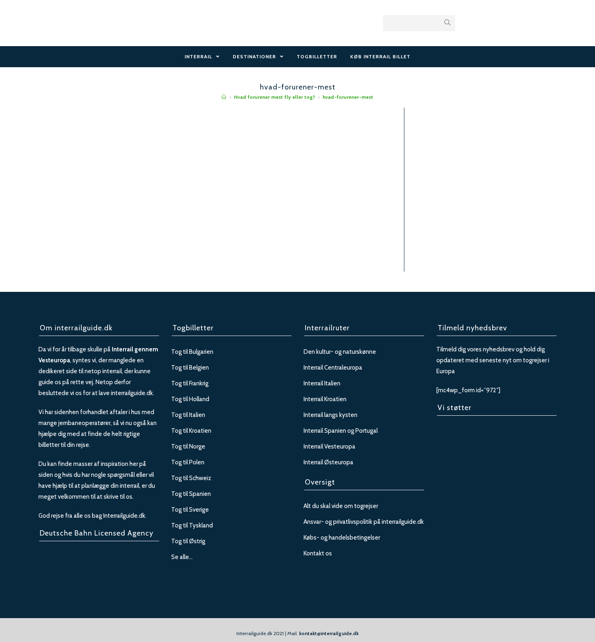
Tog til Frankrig (189, 383)
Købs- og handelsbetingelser (342, 537)
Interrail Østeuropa (328, 462)
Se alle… (182, 557)
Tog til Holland (190, 399)
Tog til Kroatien (191, 430)
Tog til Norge (188, 446)
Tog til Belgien (190, 367)
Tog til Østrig (188, 541)
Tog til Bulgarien (192, 351)
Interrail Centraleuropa (333, 367)
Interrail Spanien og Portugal (341, 430)
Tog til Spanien (191, 493)
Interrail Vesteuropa (329, 446)
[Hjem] (223, 97)
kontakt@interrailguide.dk (329, 633)
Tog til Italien (188, 415)
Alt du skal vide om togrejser (341, 506)
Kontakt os (318, 553)
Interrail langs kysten (330, 415)
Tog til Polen (187, 462)
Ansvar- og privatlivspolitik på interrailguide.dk (364, 521)
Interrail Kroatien (325, 399)
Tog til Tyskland (192, 525)
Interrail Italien (322, 383)
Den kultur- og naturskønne (340, 351)
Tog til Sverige (190, 509)
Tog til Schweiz (191, 478)
